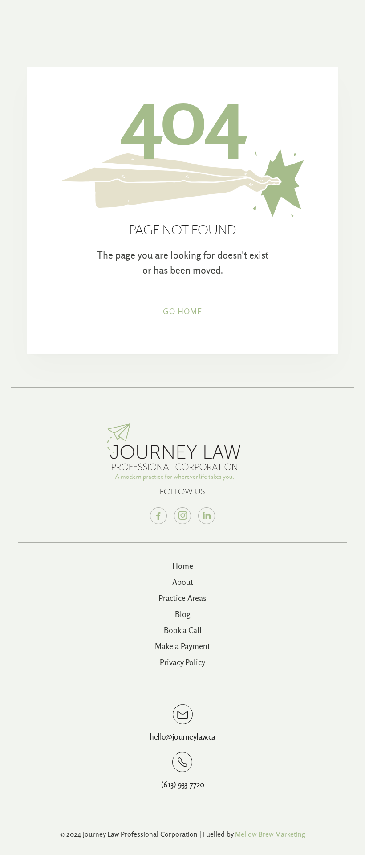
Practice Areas (182, 598)
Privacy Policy (182, 662)
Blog (183, 614)
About (182, 582)
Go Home (183, 311)
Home (182, 566)
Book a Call (183, 630)
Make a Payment (182, 646)
